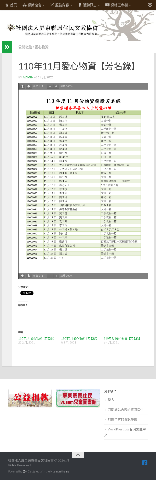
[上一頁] (22, 86)
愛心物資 (42, 47)
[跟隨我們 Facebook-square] (145, 463)
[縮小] (50, 86)
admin (28, 77)
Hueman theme (59, 471)
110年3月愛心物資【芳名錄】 (123, 338)
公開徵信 (25, 47)
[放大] (56, 86)
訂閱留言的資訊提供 (122, 419)
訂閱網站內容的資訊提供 (126, 410)
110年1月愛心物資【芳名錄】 (37, 338)
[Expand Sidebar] (7, 47)
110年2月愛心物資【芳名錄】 (80, 338)
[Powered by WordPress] (24, 471)
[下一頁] (29, 86)
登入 (111, 400)
